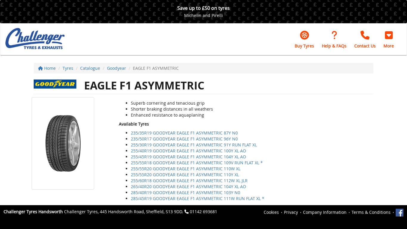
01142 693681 (203, 211)
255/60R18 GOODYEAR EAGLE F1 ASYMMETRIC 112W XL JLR (189, 180)
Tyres (68, 68)
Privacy (291, 212)
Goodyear (116, 68)
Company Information (325, 212)
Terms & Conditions (371, 212)
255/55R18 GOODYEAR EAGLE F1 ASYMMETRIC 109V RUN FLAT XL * (197, 162)
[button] (389, 39)
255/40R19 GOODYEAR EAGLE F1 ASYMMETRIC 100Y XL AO (188, 151)
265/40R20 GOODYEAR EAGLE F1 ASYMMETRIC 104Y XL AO (188, 186)
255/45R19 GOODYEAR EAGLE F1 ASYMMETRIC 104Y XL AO (188, 157)
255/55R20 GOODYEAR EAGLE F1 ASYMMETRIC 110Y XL (185, 174)
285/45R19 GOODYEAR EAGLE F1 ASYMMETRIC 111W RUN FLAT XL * (197, 198)
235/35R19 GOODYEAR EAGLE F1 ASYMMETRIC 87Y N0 (184, 133)
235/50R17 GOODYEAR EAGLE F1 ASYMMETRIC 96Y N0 (184, 139)
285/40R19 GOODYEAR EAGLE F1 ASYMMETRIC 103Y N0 (185, 192)
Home (49, 68)
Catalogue (90, 68)
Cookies (271, 212)
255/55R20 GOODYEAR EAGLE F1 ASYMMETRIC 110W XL (185, 168)
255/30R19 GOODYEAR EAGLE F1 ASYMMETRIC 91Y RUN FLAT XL (194, 145)
